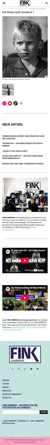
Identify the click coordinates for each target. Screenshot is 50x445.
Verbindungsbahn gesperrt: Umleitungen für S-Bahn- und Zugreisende (23, 137)
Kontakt (5, 387)
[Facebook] (12, 369)
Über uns (5, 380)
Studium (5, 384)
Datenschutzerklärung (11, 394)
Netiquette (6, 398)
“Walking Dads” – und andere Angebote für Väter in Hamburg (22, 144)
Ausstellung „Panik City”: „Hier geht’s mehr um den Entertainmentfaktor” (22, 157)
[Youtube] (37, 369)
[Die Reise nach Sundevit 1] (25, 77)
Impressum (6, 391)
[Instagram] (18, 369)
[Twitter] (31, 369)
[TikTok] (25, 369)
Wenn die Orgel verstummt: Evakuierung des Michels (23, 164)
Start (3, 9)
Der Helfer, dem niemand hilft (17, 9)
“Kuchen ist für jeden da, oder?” (15, 151)
